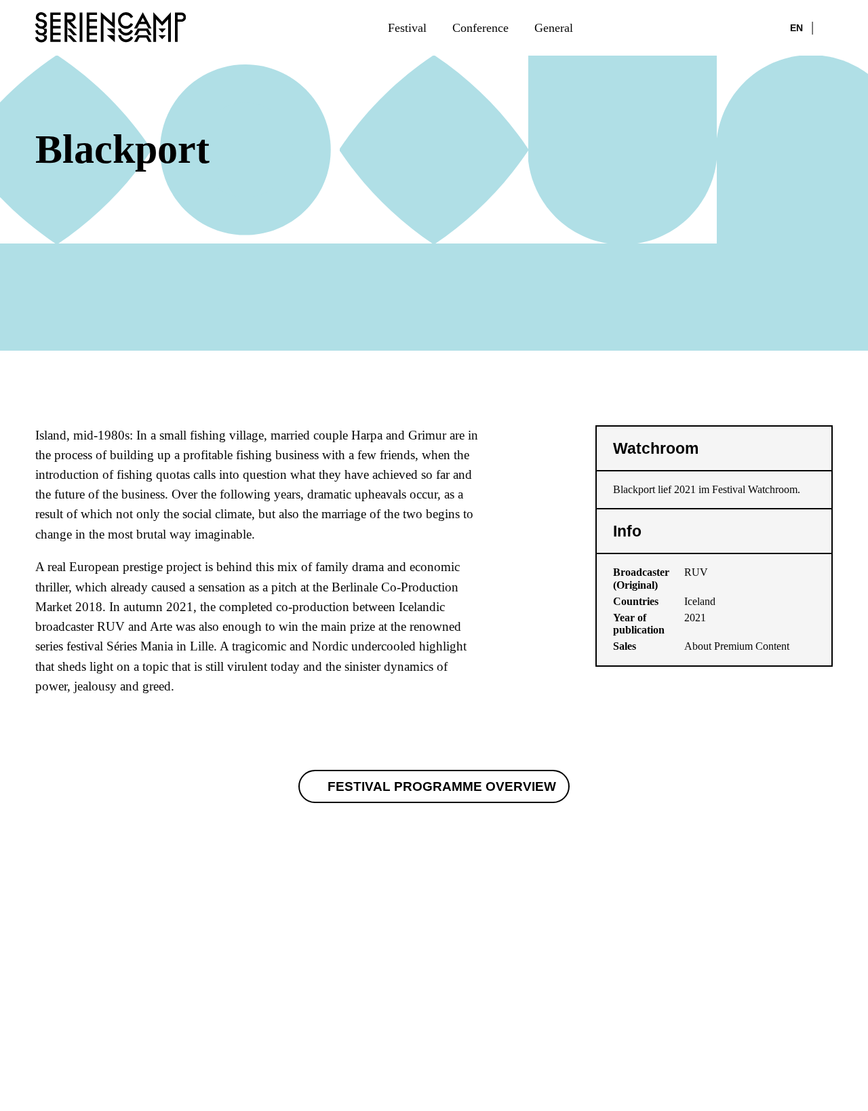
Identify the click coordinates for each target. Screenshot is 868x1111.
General (553, 28)
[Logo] (110, 27)
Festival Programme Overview (442, 786)
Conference (480, 28)
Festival (407, 28)
